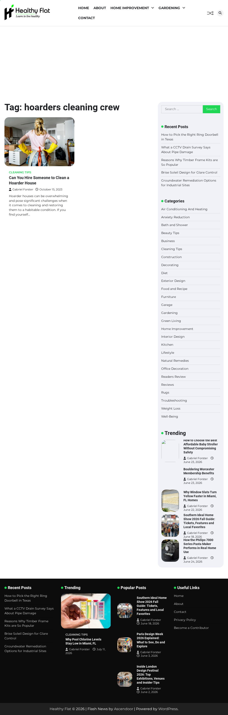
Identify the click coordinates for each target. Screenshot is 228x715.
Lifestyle (167, 352)
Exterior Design (173, 281)
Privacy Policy (185, 620)
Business (168, 241)
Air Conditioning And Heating (184, 209)
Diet (164, 273)
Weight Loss (170, 408)
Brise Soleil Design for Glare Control (189, 172)
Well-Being (169, 416)
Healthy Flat (60, 709)
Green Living (171, 321)
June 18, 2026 (192, 536)
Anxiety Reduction (175, 217)
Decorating (170, 265)
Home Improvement (129, 8)
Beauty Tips (170, 233)
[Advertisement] (114, 59)
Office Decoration (174, 368)
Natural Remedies (175, 360)
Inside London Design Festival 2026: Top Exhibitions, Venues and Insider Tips (151, 674)
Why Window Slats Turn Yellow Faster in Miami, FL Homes (200, 496)
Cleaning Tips (20, 172)
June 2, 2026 (149, 692)
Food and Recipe (174, 289)
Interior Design (173, 336)
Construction (171, 257)
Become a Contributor (191, 628)
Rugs (165, 392)
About (100, 8)
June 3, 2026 (149, 655)
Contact (86, 18)
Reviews (167, 384)
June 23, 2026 (192, 461)
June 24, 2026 (192, 561)
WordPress (168, 709)
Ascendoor (123, 709)
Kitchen (167, 344)
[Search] (220, 13)
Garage (166, 305)
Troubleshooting (174, 400)
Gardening (169, 8)
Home (83, 8)
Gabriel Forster (22, 189)
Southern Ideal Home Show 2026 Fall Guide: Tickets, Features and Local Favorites (152, 606)
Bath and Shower (174, 225)
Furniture (168, 297)
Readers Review (173, 376)
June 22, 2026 (192, 509)
